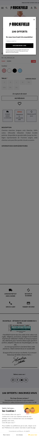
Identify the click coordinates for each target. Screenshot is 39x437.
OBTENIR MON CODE (19, 45)
